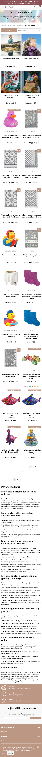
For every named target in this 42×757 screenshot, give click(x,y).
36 (38, 467)
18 (35, 467)
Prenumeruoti (35, 718)
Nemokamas (8, 1)
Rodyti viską (21, 472)
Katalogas (12, 25)
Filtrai (8, 30)
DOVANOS (20, 25)
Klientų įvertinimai (30, 3)
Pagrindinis (4, 25)
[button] (29, 30)
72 (40, 467)
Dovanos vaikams (30, 25)
